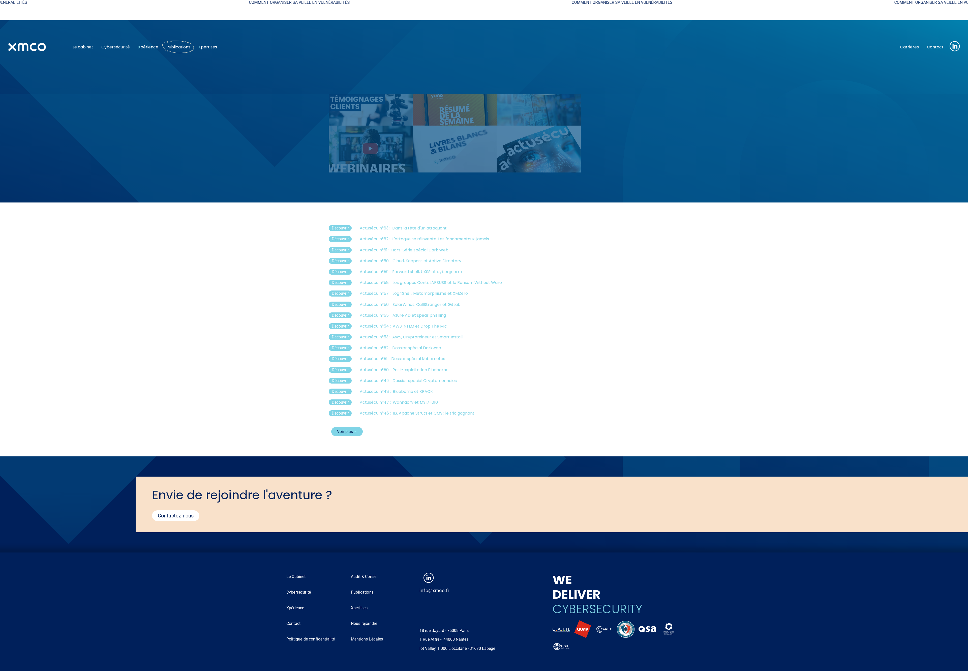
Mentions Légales (367, 639)
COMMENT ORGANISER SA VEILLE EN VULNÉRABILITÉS (174, 2)
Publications (178, 47)
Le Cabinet (296, 576)
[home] (36, 47)
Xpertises (359, 607)
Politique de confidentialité (310, 639)
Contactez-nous (176, 516)
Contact (935, 47)
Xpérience (295, 607)
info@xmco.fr (434, 590)
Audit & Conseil (364, 576)
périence (148, 47)
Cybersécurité (115, 47)
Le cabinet (83, 47)
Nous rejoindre (364, 623)
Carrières (909, 47)
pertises (207, 47)
